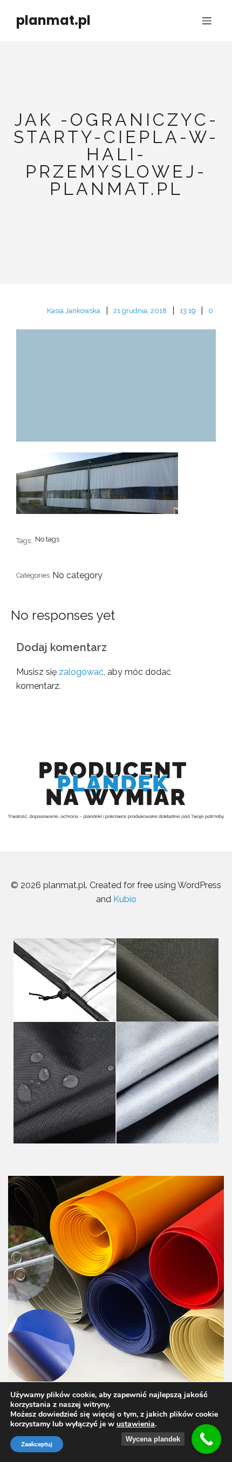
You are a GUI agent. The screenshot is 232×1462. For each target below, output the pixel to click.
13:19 (187, 311)
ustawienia (136, 1424)
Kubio (125, 899)
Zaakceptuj (36, 1444)
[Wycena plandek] (206, 1439)
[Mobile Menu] (206, 20)
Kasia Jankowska (73, 311)
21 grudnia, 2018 (140, 311)
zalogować (81, 672)
